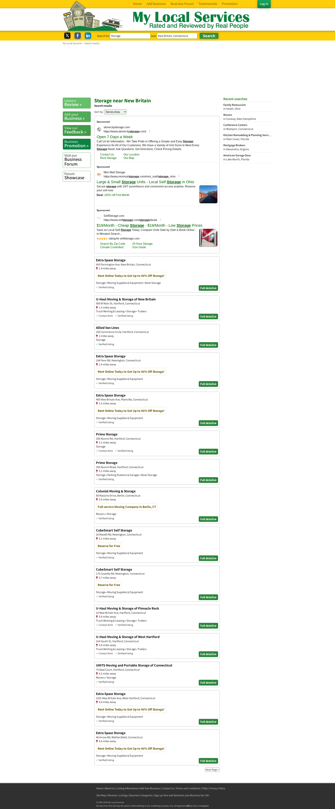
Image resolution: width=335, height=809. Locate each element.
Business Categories (141, 795)
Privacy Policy (217, 788)
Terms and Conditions (188, 788)
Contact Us (168, 788)
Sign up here (161, 795)
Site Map (101, 795)
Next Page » (212, 769)
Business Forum (73, 160)
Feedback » (75, 130)
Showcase (74, 176)
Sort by (98, 112)
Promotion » (76, 143)
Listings (123, 795)
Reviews (112, 795)
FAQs (205, 788)
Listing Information (127, 788)
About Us (110, 788)
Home (99, 788)
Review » (73, 102)
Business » (74, 116)
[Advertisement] (167, 71)
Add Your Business (150, 788)
